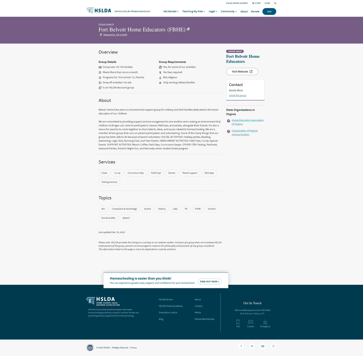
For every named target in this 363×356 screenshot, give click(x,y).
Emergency (265, 326)
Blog (161, 319)
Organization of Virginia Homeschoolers (245, 132)
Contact (250, 326)
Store (257, 3)
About (244, 11)
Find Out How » (209, 281)
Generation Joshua (168, 312)
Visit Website (240, 71)
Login (267, 3)
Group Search (106, 24)
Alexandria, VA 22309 (115, 34)
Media (198, 312)
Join (269, 11)
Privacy (133, 347)
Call (237, 326)
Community (228, 11)
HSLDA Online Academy (237, 3)
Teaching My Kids (192, 11)
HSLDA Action (166, 299)
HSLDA (106, 347)
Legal (212, 11)
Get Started (169, 11)
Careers (198, 305)
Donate (255, 11)
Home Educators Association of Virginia (248, 122)
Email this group (237, 95)
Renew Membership (204, 319)
